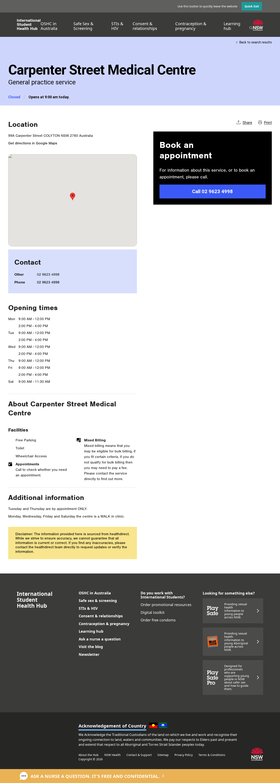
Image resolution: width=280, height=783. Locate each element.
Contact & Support (139, 755)
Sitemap (163, 755)
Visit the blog (91, 647)
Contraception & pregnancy (190, 26)
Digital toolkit (153, 612)
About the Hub (89, 755)
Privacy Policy (183, 755)
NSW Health (112, 755)
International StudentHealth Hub (29, 24)
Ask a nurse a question (100, 639)
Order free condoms (158, 620)
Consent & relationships (145, 26)
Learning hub (232, 26)
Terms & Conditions (211, 755)
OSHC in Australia (49, 26)
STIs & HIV (117, 26)
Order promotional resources (166, 605)
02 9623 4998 (48, 282)
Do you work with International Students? (163, 595)
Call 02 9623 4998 (212, 191)
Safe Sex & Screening (83, 26)
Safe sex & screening (98, 600)
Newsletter (89, 654)
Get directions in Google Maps (32, 143)
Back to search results (255, 42)
